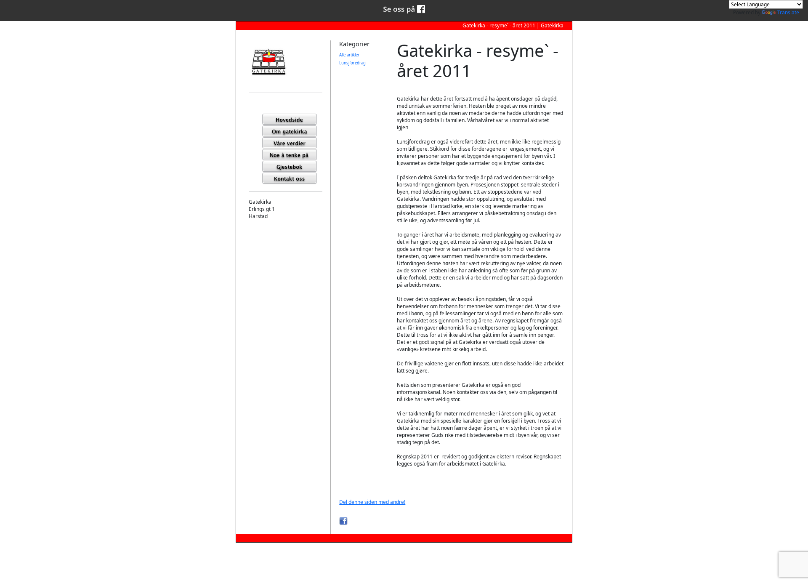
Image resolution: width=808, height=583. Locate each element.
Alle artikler (349, 55)
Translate (788, 12)
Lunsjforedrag (352, 63)
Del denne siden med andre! (372, 502)
